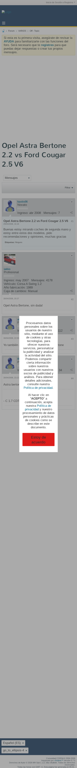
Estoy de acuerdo (38, 439)
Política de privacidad (38, 387)
